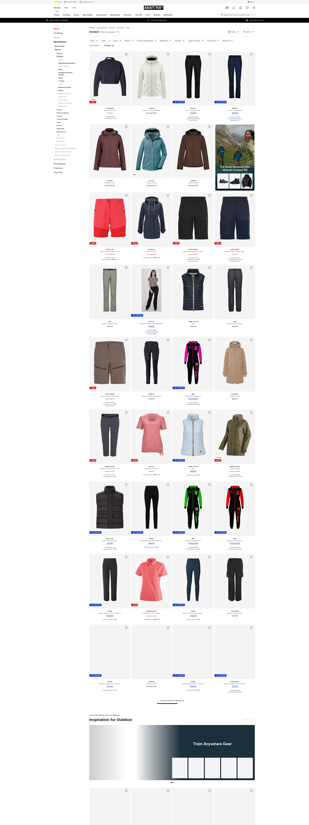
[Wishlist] (247, 7)
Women (57, 8)
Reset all (110, 45)
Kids (74, 8)
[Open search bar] (221, 15)
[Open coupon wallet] (226, 7)
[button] (234, 32)
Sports (112, 28)
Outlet (59, 2)
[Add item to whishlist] (126, 54)
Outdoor (120, 28)
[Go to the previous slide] (240, 719)
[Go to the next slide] (253, 719)
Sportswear (102, 28)
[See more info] (109, 120)
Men (66, 8)
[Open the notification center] (240, 8)
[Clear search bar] (253, 15)
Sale (103, 41)
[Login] (233, 7)
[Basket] (254, 7)
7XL (128, 28)
